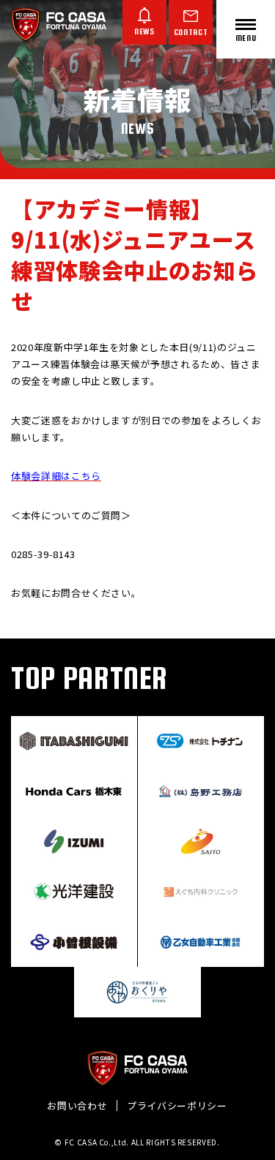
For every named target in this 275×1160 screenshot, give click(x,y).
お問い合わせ (77, 1105)
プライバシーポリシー (177, 1105)
